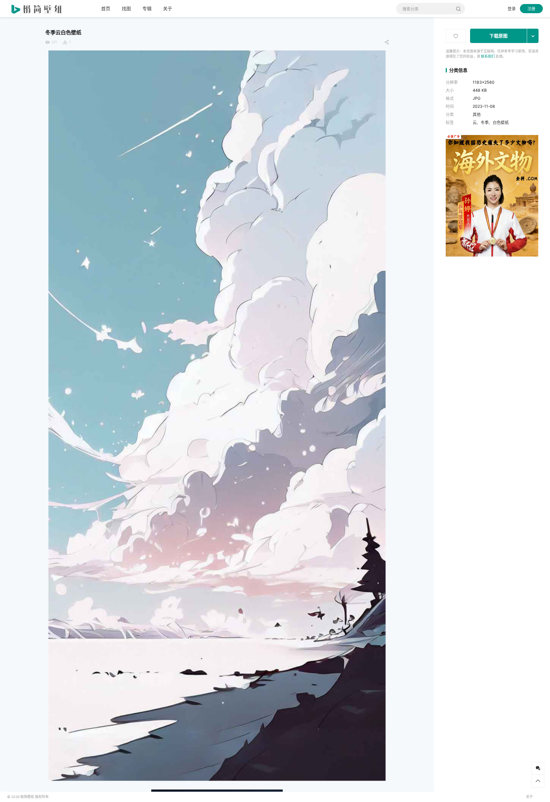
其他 (477, 114)
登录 (512, 8)
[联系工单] (538, 768)
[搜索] (458, 8)
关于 (167, 8)
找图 (126, 8)
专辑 (147, 8)
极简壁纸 (27, 797)
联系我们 (488, 56)
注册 (531, 8)
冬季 (485, 122)
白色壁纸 (501, 122)
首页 (105, 8)
